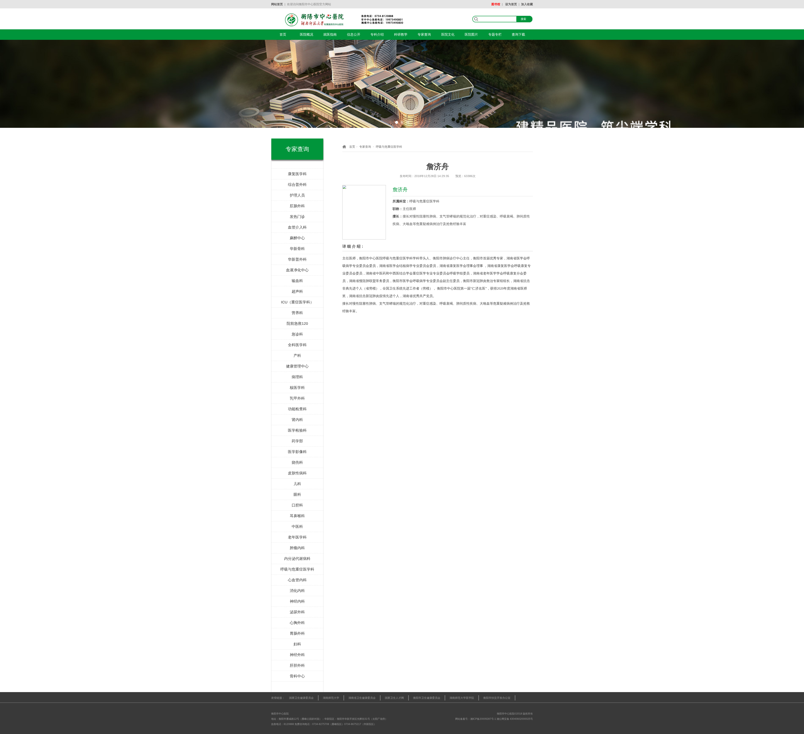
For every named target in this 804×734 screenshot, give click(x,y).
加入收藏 (527, 4)
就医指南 (330, 34)
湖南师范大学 (331, 697)
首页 (283, 34)
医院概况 (306, 34)
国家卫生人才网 (394, 697)
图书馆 (495, 4)
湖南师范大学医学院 (462, 697)
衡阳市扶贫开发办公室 (496, 697)
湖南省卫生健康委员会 (362, 697)
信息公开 (353, 34)
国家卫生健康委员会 (301, 697)
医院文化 (448, 34)
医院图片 (471, 34)
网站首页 (277, 4)
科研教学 (400, 34)
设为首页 (511, 4)
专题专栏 (495, 34)
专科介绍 (377, 34)
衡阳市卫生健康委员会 (426, 697)
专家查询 (424, 34)
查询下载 (518, 34)
